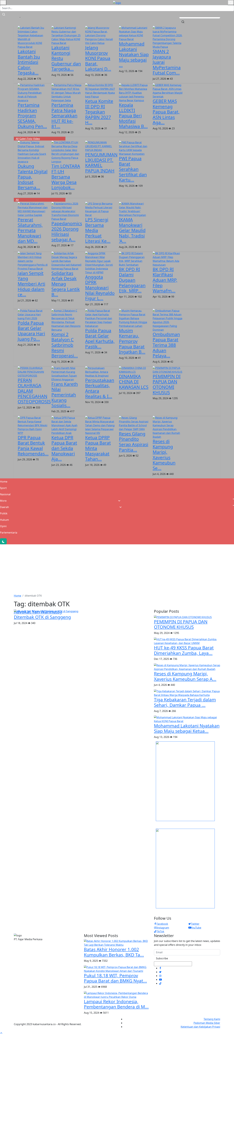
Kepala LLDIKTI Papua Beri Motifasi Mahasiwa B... (133, 115)
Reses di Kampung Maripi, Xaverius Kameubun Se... (164, 454)
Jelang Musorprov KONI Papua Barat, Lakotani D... (98, 58)
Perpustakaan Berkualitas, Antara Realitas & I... (99, 388)
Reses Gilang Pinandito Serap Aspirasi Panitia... (133, 442)
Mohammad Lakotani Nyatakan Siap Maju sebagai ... (134, 54)
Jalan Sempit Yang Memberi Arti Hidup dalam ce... (31, 283)
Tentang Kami (212, 1019)
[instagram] (160, 975)
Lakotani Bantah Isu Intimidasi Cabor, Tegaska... (29, 62)
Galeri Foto (25, 138)
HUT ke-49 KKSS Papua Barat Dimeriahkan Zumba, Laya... (184, 650)
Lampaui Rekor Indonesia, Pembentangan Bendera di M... (116, 1004)
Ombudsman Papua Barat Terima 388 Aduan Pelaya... (166, 345)
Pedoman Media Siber (207, 1023)
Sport (3, 488)
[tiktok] (160, 983)
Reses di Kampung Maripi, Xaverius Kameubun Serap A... (185, 676)
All (17, 138)
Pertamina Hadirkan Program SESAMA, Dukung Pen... (32, 115)
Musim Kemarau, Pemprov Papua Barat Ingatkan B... (132, 341)
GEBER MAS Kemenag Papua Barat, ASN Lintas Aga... (166, 111)
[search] (183, 21)
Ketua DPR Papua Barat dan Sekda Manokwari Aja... (64, 448)
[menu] (3, 2)
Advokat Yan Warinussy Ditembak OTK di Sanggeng (42, 614)
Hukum (4, 520)
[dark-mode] (3, 541)
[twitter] (160, 972)
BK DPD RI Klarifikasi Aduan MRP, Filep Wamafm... (165, 280)
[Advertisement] (117, 568)
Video (36, 138)
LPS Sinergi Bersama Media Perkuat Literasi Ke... (97, 230)
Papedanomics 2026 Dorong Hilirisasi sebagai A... (66, 231)
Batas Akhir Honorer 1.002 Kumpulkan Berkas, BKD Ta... (114, 952)
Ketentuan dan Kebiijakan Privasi (200, 1026)
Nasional (5, 494)
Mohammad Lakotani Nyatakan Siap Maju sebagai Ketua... (187, 728)
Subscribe (162, 958)
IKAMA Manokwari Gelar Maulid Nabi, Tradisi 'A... (132, 230)
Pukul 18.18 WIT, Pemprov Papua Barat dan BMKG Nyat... (115, 978)
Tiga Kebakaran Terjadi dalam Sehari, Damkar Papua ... (185, 702)
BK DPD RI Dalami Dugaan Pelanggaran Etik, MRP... (132, 280)
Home (3, 481)
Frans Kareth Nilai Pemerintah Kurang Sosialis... (64, 394)
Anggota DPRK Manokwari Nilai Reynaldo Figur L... (100, 287)
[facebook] (160, 968)
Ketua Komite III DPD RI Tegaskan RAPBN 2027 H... (99, 111)
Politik (3, 513)
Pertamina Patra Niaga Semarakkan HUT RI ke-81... (64, 115)
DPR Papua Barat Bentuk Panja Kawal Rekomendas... (33, 445)
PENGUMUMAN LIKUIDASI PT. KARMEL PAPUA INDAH (101, 162)
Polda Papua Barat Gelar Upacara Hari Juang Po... (31, 331)
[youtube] (160, 979)
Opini (3, 526)
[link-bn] (185, 781)
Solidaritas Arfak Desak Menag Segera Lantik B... (65, 283)
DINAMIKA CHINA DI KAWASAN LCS (133, 381)
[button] (117, 501)
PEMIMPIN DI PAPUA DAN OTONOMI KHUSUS (167, 384)
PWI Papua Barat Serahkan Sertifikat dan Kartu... (133, 169)
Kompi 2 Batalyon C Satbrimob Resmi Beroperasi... (64, 345)
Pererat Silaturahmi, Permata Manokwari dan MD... (30, 230)
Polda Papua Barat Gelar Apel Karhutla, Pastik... (100, 338)
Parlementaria (8, 532)
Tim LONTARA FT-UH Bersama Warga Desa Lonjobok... (65, 176)
